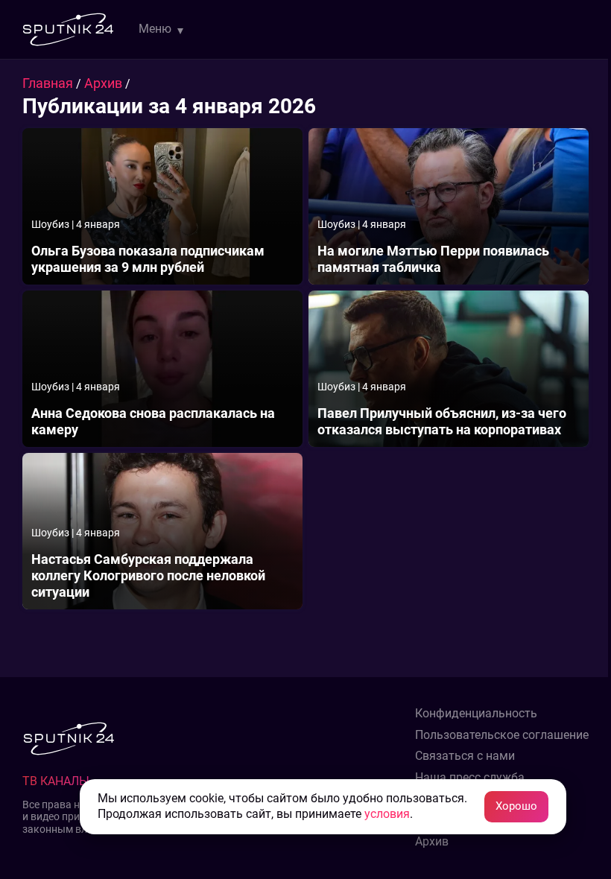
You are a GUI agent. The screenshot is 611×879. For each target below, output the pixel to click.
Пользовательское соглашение (502, 735)
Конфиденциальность (476, 713)
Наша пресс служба (470, 777)
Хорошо (516, 806)
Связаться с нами (465, 756)
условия (387, 814)
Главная (49, 83)
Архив (104, 83)
